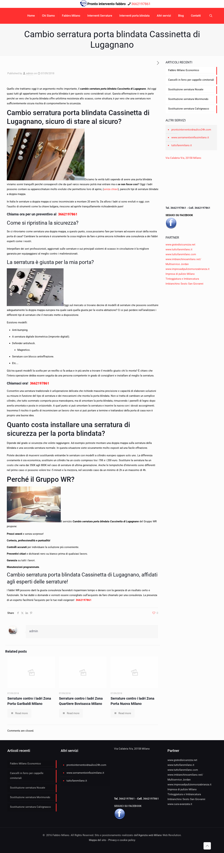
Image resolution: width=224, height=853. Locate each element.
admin (29, 73)
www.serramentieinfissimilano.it (190, 137)
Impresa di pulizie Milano (180, 273)
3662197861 (140, 4)
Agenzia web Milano (150, 835)
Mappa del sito (97, 840)
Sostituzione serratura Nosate (185, 89)
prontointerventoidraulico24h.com (191, 129)
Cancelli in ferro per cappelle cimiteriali (191, 79)
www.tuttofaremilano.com (181, 254)
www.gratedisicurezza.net (180, 244)
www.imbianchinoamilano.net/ (183, 259)
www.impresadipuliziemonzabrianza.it (187, 269)
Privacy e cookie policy (121, 840)
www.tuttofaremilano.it (179, 249)
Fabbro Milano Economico (183, 70)
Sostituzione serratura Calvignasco (188, 108)
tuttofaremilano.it (181, 145)
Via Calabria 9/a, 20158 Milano (183, 157)
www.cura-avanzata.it (179, 804)
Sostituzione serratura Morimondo (188, 99)
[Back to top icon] (207, 846)
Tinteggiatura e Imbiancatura (182, 278)
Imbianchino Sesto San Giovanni (184, 283)
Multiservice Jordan (177, 264)
